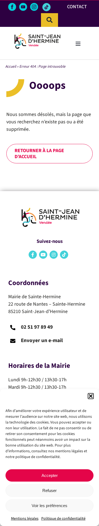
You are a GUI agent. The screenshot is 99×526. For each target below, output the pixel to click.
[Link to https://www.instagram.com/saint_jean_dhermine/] (54, 255)
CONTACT (77, 6)
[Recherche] (49, 20)
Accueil (11, 66)
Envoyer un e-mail (42, 340)
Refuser (49, 490)
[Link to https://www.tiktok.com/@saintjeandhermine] (46, 7)
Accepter (50, 475)
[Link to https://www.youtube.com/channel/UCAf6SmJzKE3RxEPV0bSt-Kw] (43, 255)
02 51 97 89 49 (37, 327)
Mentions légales (24, 518)
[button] (91, 396)
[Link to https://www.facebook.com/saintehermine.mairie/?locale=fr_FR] (33, 255)
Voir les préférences (49, 505)
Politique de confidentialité (63, 518)
